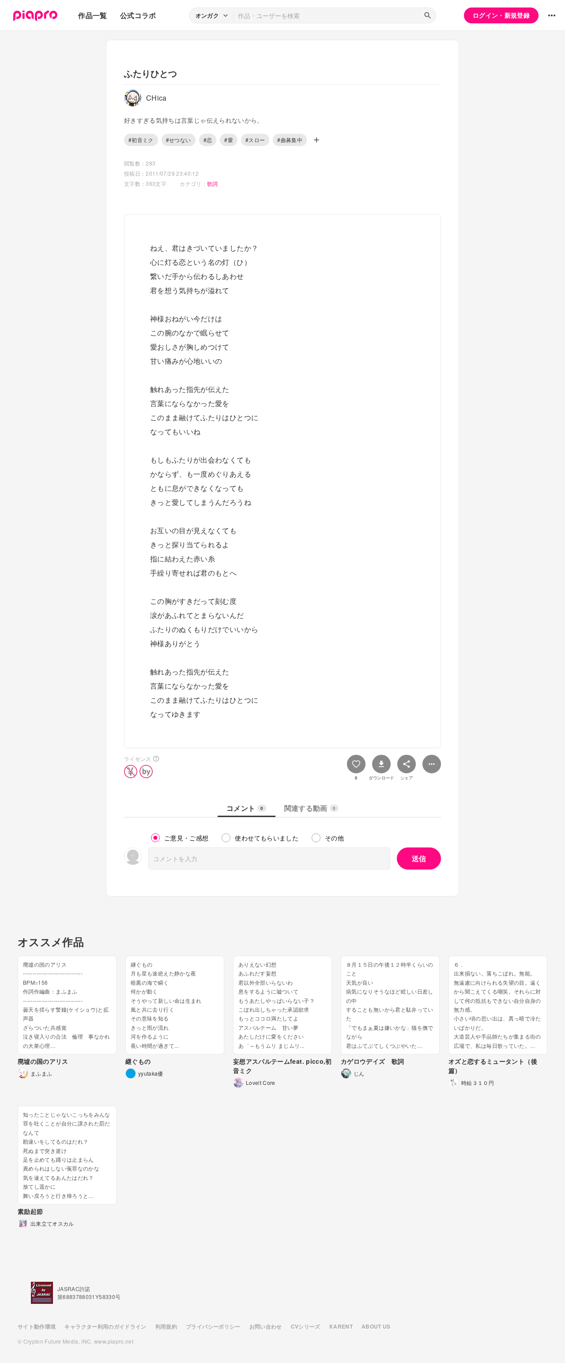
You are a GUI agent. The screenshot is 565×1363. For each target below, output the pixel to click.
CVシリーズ (305, 1326)
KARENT (341, 1326)
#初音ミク (141, 139)
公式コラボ (138, 15)
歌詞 (212, 183)
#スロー (255, 139)
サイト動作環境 (37, 1326)
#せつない (178, 139)
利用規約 (166, 1326)
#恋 (207, 139)
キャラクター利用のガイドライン (105, 1326)
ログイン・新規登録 (501, 15)
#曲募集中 (289, 139)
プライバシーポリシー (213, 1326)
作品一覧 (92, 15)
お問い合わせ (265, 1326)
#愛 (228, 139)
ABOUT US (376, 1326)
